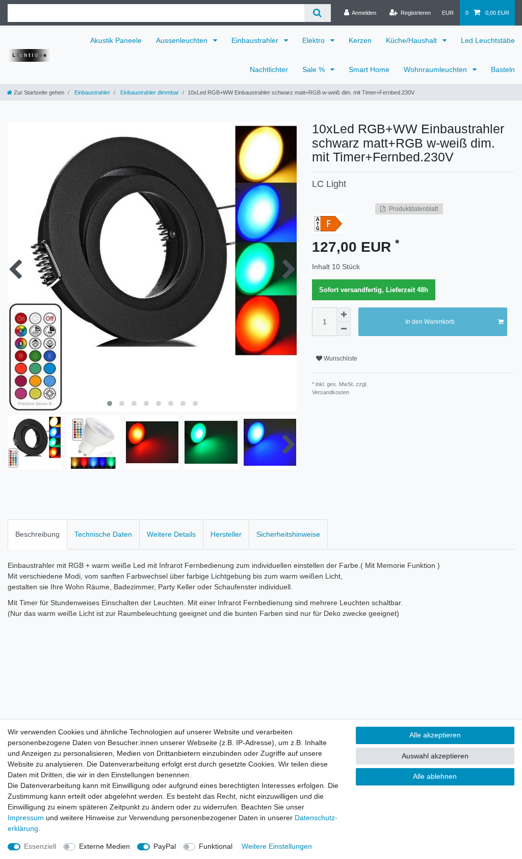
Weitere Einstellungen (277, 846)
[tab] (37, 534)
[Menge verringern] (343, 329)
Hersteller (226, 534)
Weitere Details (171, 534)
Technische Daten (103, 534)
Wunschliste (339, 358)
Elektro (314, 40)
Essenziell (40, 846)
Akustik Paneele (116, 40)
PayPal (164, 846)
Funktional (215, 846)
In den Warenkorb (430, 321)
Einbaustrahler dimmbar (149, 92)
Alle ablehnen (435, 776)
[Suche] (317, 13)
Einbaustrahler (255, 40)
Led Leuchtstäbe (488, 40)
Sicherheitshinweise (288, 534)
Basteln (503, 69)
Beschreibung (37, 534)
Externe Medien (104, 846)
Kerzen (360, 40)
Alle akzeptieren (435, 735)
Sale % (314, 69)
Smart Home (369, 69)
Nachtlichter (269, 69)
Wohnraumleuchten (436, 69)
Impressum (26, 818)
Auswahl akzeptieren (435, 756)
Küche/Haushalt (412, 40)
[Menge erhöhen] (343, 314)
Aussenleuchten (183, 40)
